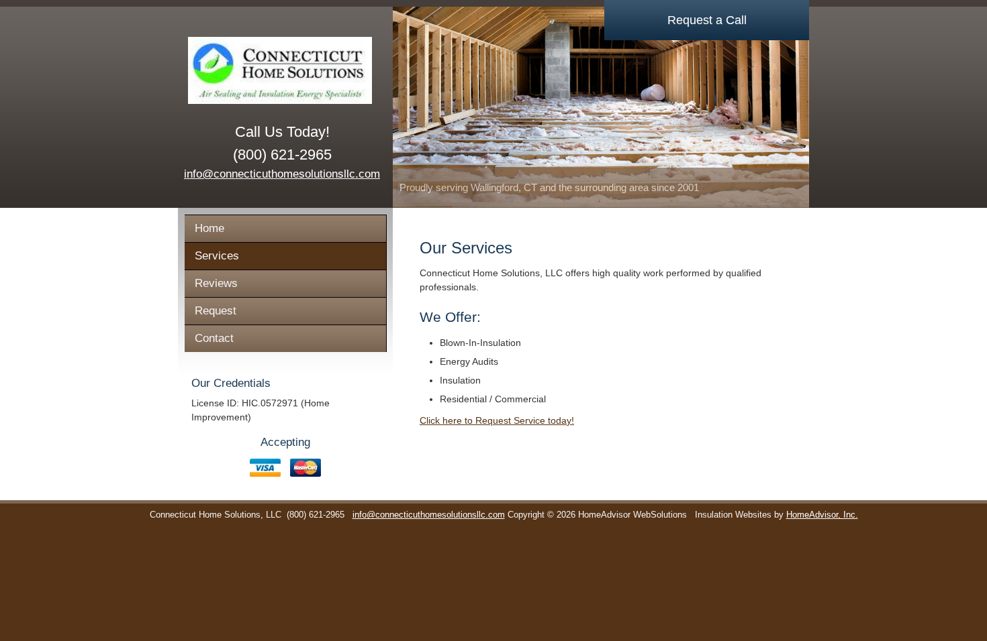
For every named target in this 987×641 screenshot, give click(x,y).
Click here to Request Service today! (497, 420)
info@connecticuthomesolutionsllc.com (282, 174)
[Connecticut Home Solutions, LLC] (282, 70)
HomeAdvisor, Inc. (822, 515)
